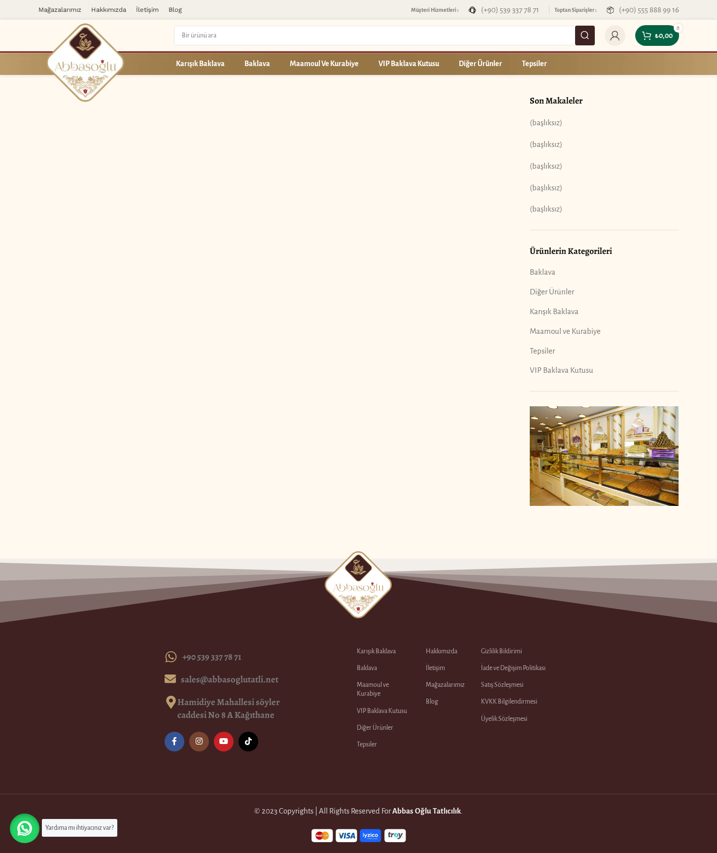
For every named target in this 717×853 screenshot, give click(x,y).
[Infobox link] (504, 9)
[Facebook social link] (174, 741)
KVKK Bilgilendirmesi (509, 701)
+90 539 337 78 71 (211, 656)
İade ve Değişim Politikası (513, 668)
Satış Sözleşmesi (502, 684)
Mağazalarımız (445, 684)
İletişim (435, 668)
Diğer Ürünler (552, 291)
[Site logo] (85, 62)
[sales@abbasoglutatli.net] (170, 678)
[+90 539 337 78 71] (171, 656)
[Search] (585, 35)
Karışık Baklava (554, 311)
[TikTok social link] (248, 741)
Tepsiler (542, 351)
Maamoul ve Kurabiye (565, 331)
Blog (432, 701)
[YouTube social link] (224, 741)
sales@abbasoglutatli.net (229, 679)
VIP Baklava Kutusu (561, 370)
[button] (24, 828)
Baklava (542, 272)
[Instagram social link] (199, 741)
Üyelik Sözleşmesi (504, 718)
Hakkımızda (441, 651)
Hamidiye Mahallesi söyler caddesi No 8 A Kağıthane (228, 708)
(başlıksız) (546, 122)
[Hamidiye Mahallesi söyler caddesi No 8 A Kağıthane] (171, 702)
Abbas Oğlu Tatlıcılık (426, 811)
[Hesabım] (615, 35)
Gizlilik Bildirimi (501, 651)
